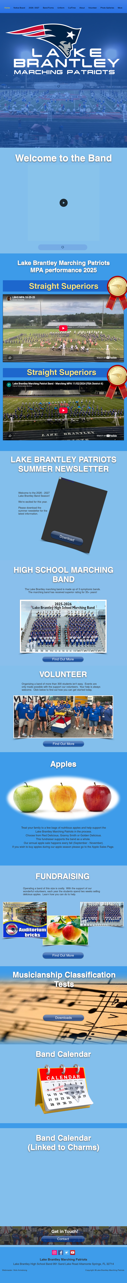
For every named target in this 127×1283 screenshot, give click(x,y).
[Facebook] (60, 1252)
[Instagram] (54, 1252)
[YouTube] (72, 1252)
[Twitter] (66, 1252)
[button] (96, 238)
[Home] (58, 86)
